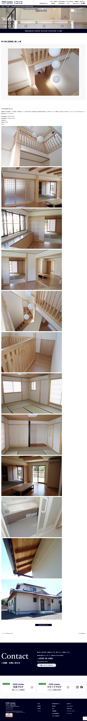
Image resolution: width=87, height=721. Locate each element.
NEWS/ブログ (75, 3)
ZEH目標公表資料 (61, 1)
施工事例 (53, 3)
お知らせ (39, 708)
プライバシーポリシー (71, 711)
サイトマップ (69, 713)
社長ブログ (69, 703)
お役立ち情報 (61, 3)
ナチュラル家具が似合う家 (7, 633)
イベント (39, 711)
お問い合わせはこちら (43, 625)
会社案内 (55, 1)
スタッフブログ (70, 706)
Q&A (68, 3)
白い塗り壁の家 (82, 633)
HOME (51, 1)
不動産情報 (76, 1)
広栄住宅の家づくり (44, 3)
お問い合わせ (82, 1)
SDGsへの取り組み (69, 1)
